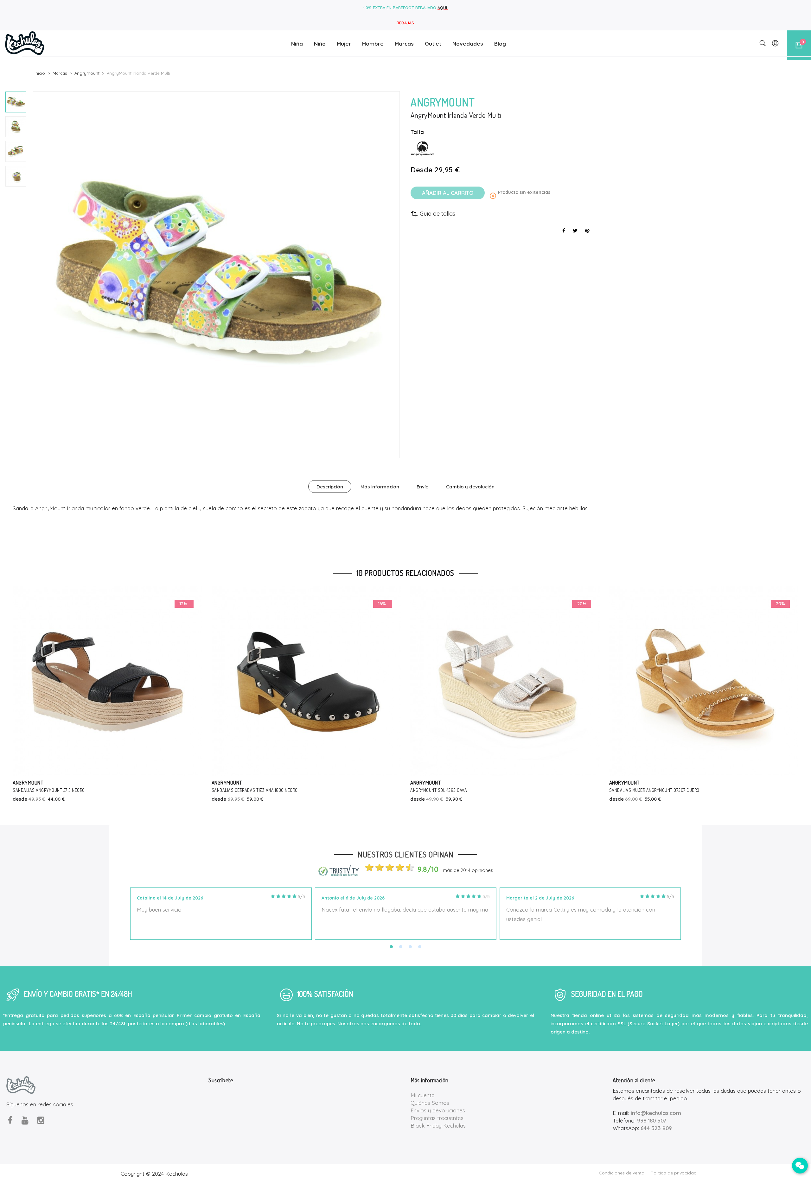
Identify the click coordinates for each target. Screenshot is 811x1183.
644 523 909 (656, 1128)
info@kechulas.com (656, 1113)
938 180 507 (651, 1120)
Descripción (329, 487)
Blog (500, 43)
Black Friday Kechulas (438, 1125)
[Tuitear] (575, 230)
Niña (297, 43)
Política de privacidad (674, 1173)
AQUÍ (442, 7)
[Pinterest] (587, 230)
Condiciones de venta (621, 1173)
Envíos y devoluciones (438, 1110)
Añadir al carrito (447, 192)
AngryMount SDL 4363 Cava (240, 790)
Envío (423, 487)
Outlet (433, 43)
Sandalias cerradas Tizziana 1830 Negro (56, 790)
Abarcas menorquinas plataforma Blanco (654, 790)
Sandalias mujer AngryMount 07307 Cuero (456, 790)
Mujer (344, 43)
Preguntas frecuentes (437, 1118)
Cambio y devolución (470, 487)
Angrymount (28, 782)
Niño (320, 43)
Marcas (404, 43)
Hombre (373, 43)
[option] (16, 102)
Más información (380, 487)
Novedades (467, 43)
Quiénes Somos (430, 1102)
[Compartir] (563, 230)
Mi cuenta (423, 1095)
